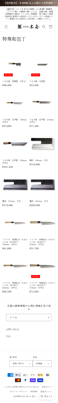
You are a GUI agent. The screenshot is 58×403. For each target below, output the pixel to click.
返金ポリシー (47, 387)
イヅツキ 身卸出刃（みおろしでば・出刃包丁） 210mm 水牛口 (42, 242)
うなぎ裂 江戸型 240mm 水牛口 (15, 161)
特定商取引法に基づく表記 (24, 396)
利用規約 (34, 391)
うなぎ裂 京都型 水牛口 (14, 81)
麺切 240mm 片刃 (39, 160)
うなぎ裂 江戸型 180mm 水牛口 (15, 120)
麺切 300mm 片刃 (39, 201)
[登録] (48, 317)
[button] (6, 26)
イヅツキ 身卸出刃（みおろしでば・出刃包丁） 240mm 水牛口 (15, 285)
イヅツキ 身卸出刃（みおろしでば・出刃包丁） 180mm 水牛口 (15, 242)
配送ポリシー (46, 391)
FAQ (8, 336)
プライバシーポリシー (18, 391)
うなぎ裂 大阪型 (37, 81)
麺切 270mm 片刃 (11, 201)
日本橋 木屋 (17, 387)
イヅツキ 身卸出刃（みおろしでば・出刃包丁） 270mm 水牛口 (42, 285)
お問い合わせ (12, 329)
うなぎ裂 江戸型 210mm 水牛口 (43, 120)
